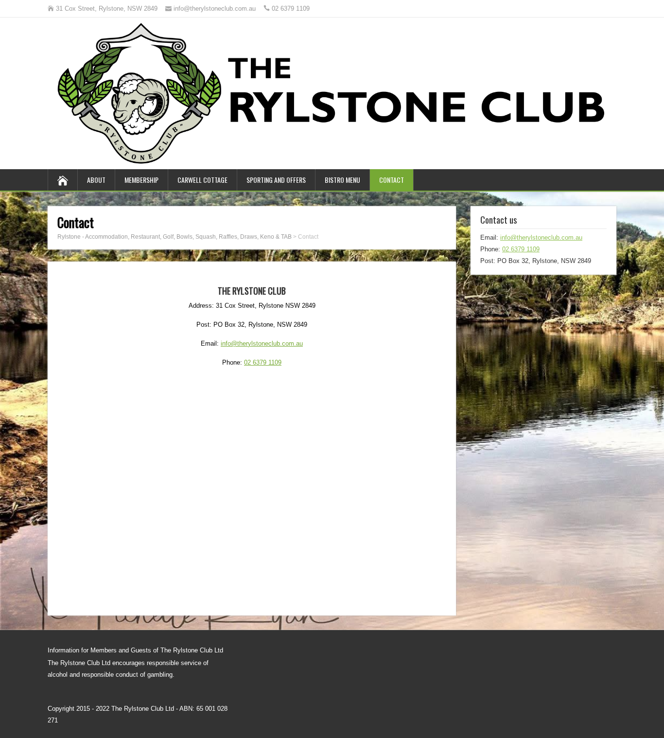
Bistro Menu (342, 180)
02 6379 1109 (262, 362)
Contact (391, 180)
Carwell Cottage (202, 180)
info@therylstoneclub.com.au (262, 343)
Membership (141, 180)
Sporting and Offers (276, 180)
